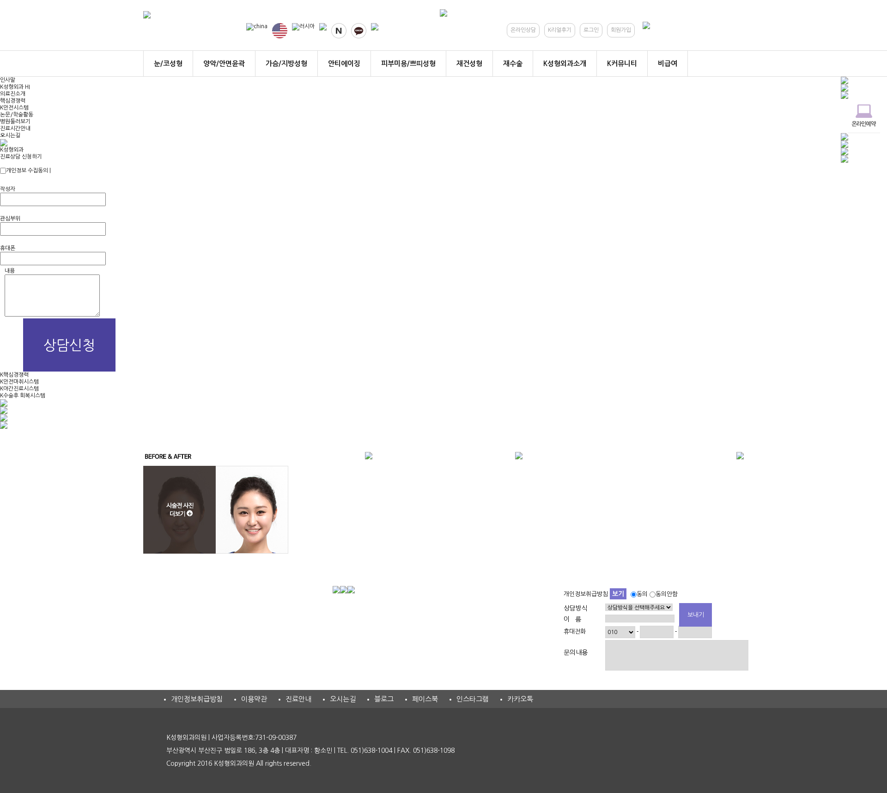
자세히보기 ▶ (68, 170)
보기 (618, 594)
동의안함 (667, 594)
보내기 (695, 615)
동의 (642, 594)
